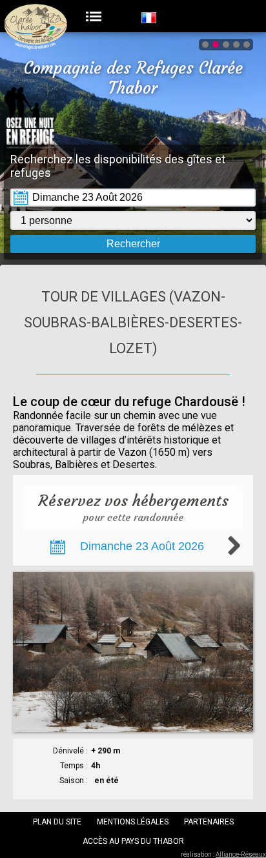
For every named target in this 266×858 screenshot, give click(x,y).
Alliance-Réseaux (241, 854)
